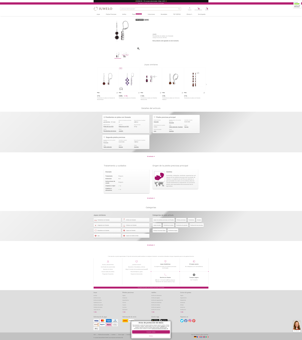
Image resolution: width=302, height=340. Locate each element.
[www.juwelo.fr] (198, 337)
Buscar (179, 8)
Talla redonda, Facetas (176, 127)
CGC (95, 334)
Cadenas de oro (98, 302)
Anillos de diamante (156, 295)
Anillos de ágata (155, 298)
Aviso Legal (121, 334)
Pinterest (193, 320)
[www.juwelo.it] (207, 337)
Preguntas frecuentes (107, 274)
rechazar (163, 326)
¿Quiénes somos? (136, 264)
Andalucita (183, 309)
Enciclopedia (201, 14)
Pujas (137, 14)
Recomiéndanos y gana (137, 271)
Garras (186, 127)
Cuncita (124, 307)
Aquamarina (126, 300)
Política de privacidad (103, 334)
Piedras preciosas (181, 220)
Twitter (181, 320)
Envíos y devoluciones (108, 264)
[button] (189, 9)
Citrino (124, 302)
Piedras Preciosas (111, 14)
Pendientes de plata (168, 225)
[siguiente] (206, 84)
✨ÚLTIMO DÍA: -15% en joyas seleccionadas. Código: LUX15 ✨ (151, 1)
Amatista (125, 298)
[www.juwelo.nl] (201, 337)
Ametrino (182, 307)
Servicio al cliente (165, 277)
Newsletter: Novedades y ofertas (136, 267)
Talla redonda (107, 147)
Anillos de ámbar (155, 305)
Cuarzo (124, 305)
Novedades (164, 14)
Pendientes (191, 220)
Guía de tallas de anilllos (108, 271)
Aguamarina (183, 298)
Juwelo (121, 131)
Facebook (185, 320)
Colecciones (151, 14)
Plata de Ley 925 (108, 126)
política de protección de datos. (159, 328)
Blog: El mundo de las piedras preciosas (136, 269)
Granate (156, 122)
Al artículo (150, 156)
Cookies (114, 334)
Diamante (125, 309)
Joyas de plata (157, 225)
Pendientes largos (172, 230)
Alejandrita (183, 300)
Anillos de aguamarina (157, 300)
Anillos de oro (97, 298)
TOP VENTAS (177, 14)
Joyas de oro (97, 309)
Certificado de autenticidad (108, 267)
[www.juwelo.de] (195, 337)
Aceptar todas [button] (151, 332)
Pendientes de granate (181, 225)
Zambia (171, 131)
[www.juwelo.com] (204, 337)
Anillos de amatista (156, 302)
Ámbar (182, 305)
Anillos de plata (98, 300)
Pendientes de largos (109, 131)
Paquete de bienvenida (136, 274)
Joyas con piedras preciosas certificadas (163, 220)
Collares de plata (98, 307)
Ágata (124, 295)
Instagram (189, 320)
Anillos (124, 14)
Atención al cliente (108, 269)
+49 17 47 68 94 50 (162, 280)
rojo (155, 131)
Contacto (128, 334)
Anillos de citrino (155, 309)
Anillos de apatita (155, 307)
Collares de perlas (98, 305)
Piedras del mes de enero (196, 225)
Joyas (98, 14)
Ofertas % (189, 14)
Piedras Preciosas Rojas (159, 230)
